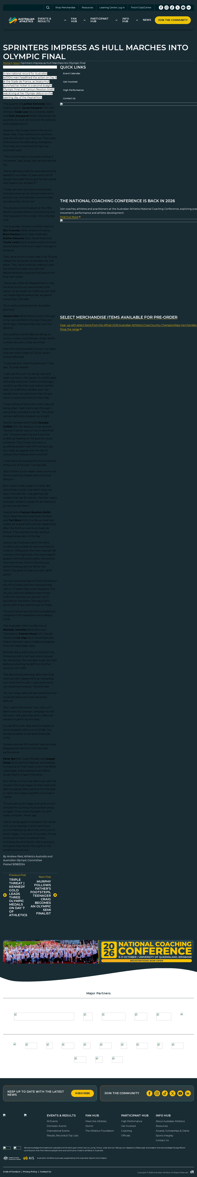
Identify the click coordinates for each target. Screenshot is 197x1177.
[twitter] (177, 7)
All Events (52, 1121)
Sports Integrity (164, 1135)
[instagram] (166, 7)
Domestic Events (56, 1126)
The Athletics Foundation (99, 1131)
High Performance (73, 90)
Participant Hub (99, 20)
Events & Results (44, 20)
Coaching (126, 1131)
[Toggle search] (48, 7)
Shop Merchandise (65, 7)
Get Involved (70, 81)
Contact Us (69, 98)
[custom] (172, 7)
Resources (87, 7)
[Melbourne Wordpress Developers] (192, 1172)
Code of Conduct (11, 1172)
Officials (125, 1135)
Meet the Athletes (95, 1121)
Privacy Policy (30, 1172)
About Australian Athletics (170, 1121)
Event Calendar (71, 73)
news (16, 63)
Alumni (89, 1126)
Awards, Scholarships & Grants (172, 1131)
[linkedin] (189, 7)
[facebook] (161, 7)
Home (7, 63)
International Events (58, 1131)
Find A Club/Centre (141, 7)
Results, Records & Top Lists (62, 1135)
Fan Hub (74, 20)
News (147, 20)
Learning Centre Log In (112, 7)
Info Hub (125, 20)
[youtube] (183, 7)
